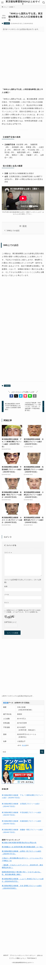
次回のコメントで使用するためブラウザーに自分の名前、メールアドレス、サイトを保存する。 (23, 611)
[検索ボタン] (43, 2)
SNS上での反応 (13, 230)
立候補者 (6, 23)
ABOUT (5, 955)
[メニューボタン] (2, 2)
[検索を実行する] (42, 752)
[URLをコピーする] (34, 396)
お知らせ (40, 955)
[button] (11, 396)
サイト (6, 602)
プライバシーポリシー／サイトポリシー (23, 955)
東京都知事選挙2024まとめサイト (23, 2)
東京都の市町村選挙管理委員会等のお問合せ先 (19, 842)
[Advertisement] (23, 58)
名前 (5, 586)
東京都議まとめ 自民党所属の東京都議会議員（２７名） (22, 846)
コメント (8, 552)
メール (6, 594)
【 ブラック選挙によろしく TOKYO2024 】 (23, 958)
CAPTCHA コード (10, 622)
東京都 (24, 745)
